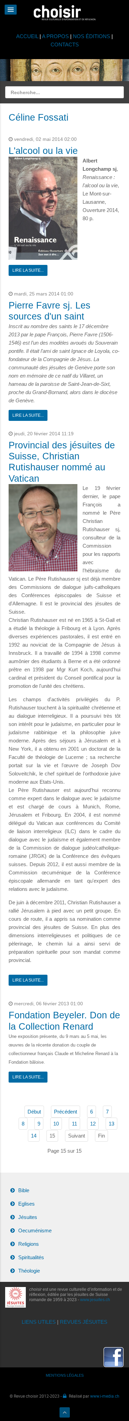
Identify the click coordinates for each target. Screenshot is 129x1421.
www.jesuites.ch (95, 1299)
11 (74, 1124)
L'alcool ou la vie (43, 151)
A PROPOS (55, 36)
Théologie (29, 1271)
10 (56, 1124)
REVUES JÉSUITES (83, 1322)
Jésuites (27, 1217)
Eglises (26, 1204)
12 (93, 1124)
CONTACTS (65, 44)
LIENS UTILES (39, 1322)
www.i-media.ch (104, 1396)
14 (33, 1136)
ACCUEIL (28, 36)
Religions (28, 1244)
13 (111, 1124)
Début (34, 1112)
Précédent (65, 1112)
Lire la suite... (28, 270)
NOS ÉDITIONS (91, 36)
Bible (23, 1190)
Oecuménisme (35, 1230)
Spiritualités (31, 1257)
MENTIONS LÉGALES (65, 1375)
